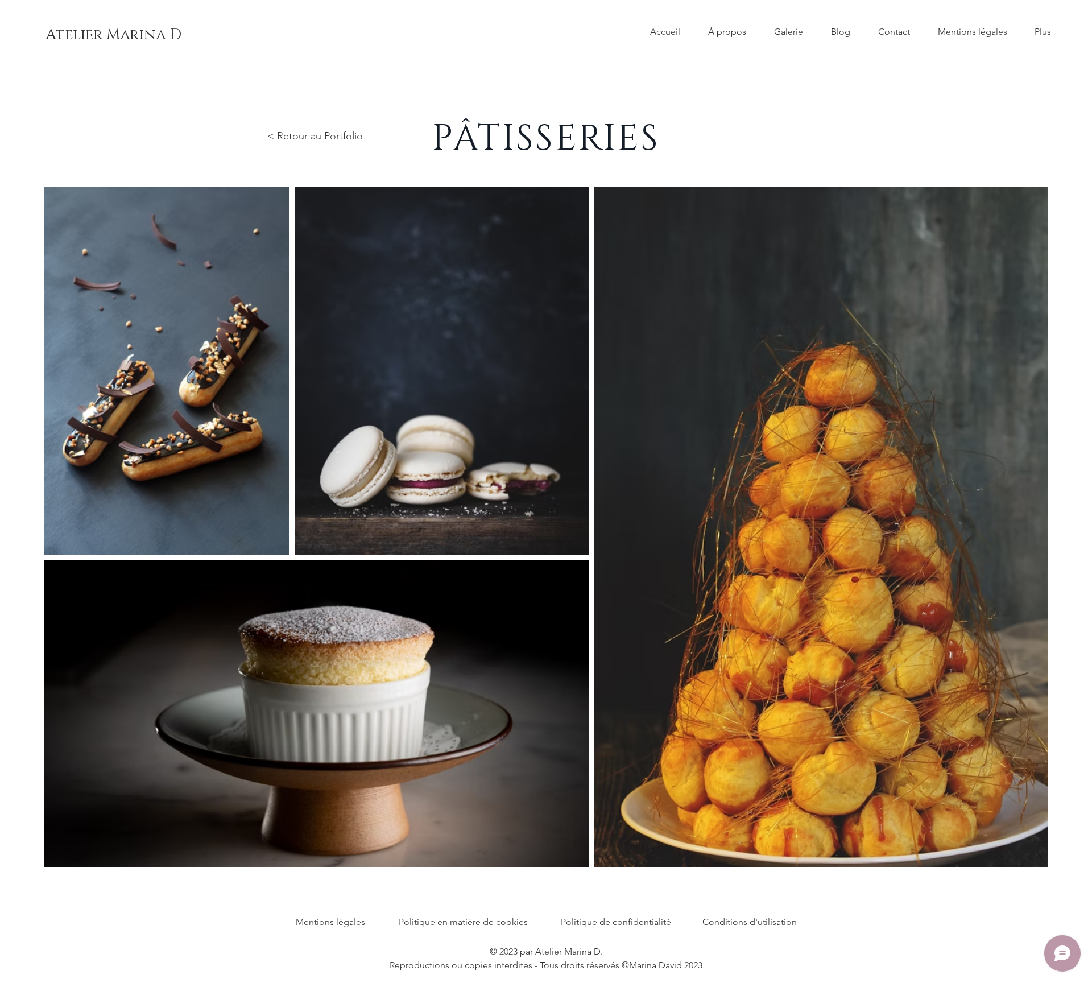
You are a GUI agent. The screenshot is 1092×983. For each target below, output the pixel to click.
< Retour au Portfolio (315, 136)
